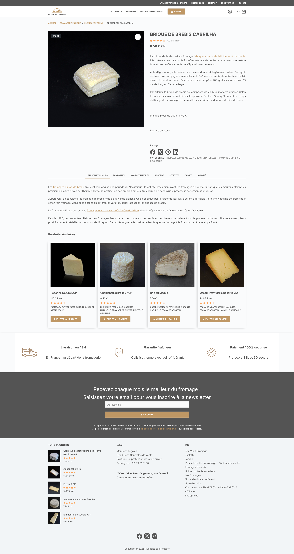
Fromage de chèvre (122, 310)
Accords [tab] (159, 175)
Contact (212, 3)
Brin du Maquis (159, 292)
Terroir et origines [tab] (98, 175)
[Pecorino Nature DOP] (73, 265)
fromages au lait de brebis (68, 187)
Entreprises (197, 3)
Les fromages (193, 475)
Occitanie (156, 161)
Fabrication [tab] (119, 175)
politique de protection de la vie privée (159, 429)
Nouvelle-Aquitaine (230, 310)
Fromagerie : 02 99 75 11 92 (133, 463)
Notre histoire (193, 483)
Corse (153, 307)
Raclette (189, 455)
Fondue (189, 459)
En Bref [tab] (188, 175)
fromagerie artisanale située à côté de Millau (113, 210)
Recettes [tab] (174, 175)
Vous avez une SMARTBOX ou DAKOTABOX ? (211, 487)
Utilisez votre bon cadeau (174, 3)
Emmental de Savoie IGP (76, 514)
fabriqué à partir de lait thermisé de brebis (219, 56)
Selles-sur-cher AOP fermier (79, 499)
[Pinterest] (168, 152)
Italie (61, 310)
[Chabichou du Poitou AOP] (122, 265)
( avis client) (173, 41)
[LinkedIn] (175, 152)
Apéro (178, 11)
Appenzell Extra (72, 468)
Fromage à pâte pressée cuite (66, 307)
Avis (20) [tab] (202, 175)
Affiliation (190, 491)
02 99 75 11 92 (227, 3)
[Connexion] (230, 12)
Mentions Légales (127, 451)
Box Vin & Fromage (196, 451)
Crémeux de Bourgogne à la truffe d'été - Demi (82, 452)
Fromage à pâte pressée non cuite (217, 307)
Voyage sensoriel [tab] (140, 175)
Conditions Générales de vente (134, 455)
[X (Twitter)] (160, 152)
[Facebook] (240, 3)
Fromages (131, 11)
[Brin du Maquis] (172, 265)
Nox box (115, 11)
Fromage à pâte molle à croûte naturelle (191, 158)
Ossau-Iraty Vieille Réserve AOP (219, 292)
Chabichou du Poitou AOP (116, 292)
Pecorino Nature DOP (64, 292)
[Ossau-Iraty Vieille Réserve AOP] (222, 265)
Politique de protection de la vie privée (139, 459)
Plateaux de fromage (151, 11)
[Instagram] (244, 3)
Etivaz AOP (69, 484)
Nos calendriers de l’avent (200, 479)
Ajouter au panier (65, 319)
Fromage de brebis (229, 158)
